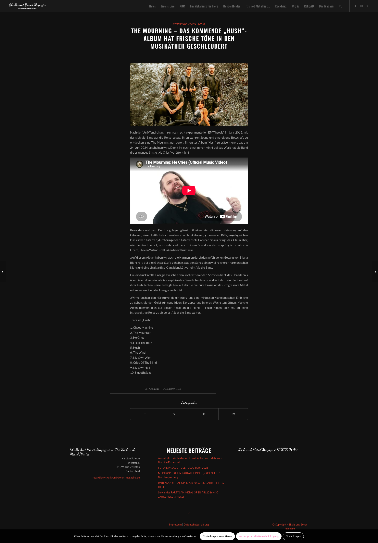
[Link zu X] (368, 6)
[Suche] (341, 6)
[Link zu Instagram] (362, 6)
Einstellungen (293, 536)
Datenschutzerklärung (196, 524)
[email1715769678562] (189, 94)
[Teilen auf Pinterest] (203, 413)
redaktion (175, 388)
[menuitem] (152, 6)
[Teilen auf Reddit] (233, 413)
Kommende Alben (184, 24)
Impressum (175, 524)
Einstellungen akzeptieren (217, 536)
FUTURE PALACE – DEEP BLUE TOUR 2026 (183, 467)
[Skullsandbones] (27, 6)
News (201, 24)
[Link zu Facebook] (356, 6)
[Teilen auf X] (174, 413)
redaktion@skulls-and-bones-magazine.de (116, 477)
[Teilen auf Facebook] (145, 413)
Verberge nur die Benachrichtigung (259, 536)
